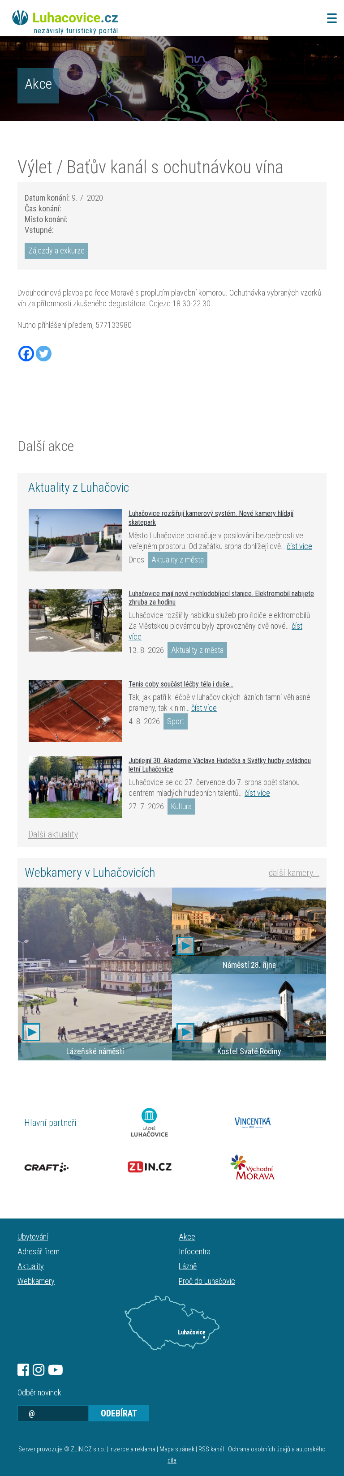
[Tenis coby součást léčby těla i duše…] (75, 711)
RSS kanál (211, 1449)
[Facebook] (26, 353)
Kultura (181, 806)
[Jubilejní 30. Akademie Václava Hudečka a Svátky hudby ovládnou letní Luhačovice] (75, 787)
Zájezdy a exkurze (56, 250)
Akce (38, 83)
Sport (175, 721)
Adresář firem (38, 1251)
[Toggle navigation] (329, 18)
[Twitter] (44, 353)
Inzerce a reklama (132, 1449)
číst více (299, 546)
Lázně (188, 1266)
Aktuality (30, 1266)
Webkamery (36, 1281)
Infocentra (195, 1251)
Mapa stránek (176, 1449)
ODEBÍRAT (119, 1413)
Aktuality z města (177, 559)
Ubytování (32, 1236)
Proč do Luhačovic (207, 1281)
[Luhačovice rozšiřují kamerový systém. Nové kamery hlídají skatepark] (75, 540)
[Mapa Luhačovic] (172, 1323)
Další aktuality (53, 834)
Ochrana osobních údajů (259, 1449)
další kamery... (294, 872)
